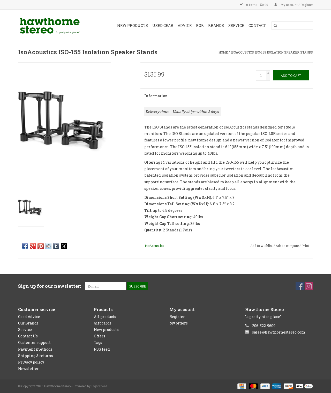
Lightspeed (99, 386)
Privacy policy (31, 362)
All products (105, 316)
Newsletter (28, 368)
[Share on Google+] (33, 246)
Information (156, 95)
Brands (216, 25)
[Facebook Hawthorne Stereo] (300, 286)
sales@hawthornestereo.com (278, 332)
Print (305, 246)
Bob (200, 25)
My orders (178, 323)
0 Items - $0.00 (257, 5)
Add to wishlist (262, 246)
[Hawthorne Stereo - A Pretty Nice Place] (54, 25)
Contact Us (28, 336)
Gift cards (102, 323)
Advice (185, 25)
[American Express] (276, 386)
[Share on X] (64, 246)
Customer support (34, 342)
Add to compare (287, 246)
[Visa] (264, 386)
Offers (99, 336)
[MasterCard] (253, 386)
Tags (98, 342)
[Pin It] (40, 246)
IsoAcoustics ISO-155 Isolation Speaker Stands (272, 52)
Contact (257, 25)
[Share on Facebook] (25, 246)
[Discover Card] (288, 386)
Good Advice (29, 316)
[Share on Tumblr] (56, 246)
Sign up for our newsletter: (49, 286)
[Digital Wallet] (303, 386)
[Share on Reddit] (48, 246)
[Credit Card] (241, 386)
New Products (132, 25)
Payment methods (35, 349)
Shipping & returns (35, 355)
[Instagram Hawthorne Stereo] (309, 286)
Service (236, 25)
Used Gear (162, 25)
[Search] (275, 25)
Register (177, 316)
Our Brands (28, 323)
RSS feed (102, 349)
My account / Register (296, 5)
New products (106, 329)
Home (223, 52)
